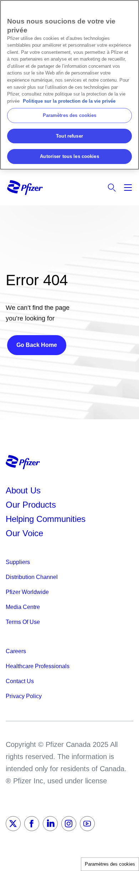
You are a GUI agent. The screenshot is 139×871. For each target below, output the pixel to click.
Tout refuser (69, 136)
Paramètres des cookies (110, 864)
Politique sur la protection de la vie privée (69, 101)
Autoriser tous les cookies (69, 156)
